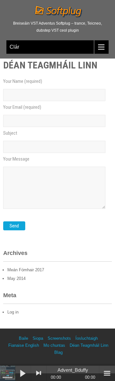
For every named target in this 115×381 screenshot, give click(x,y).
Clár (14, 47)
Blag (58, 352)
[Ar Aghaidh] (38, 373)
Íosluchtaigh (86, 338)
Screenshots (59, 338)
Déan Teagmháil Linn (89, 345)
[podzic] (8, 373)
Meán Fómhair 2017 (25, 269)
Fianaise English (23, 345)
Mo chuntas (54, 345)
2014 (16, 278)
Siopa (38, 338)
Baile (23, 338)
